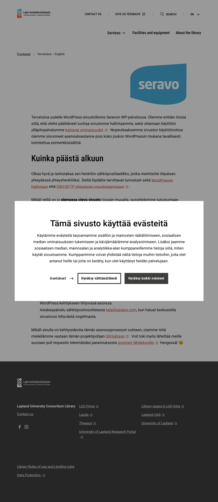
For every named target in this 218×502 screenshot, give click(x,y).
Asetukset (58, 278)
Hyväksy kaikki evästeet (146, 278)
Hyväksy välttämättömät (99, 278)
